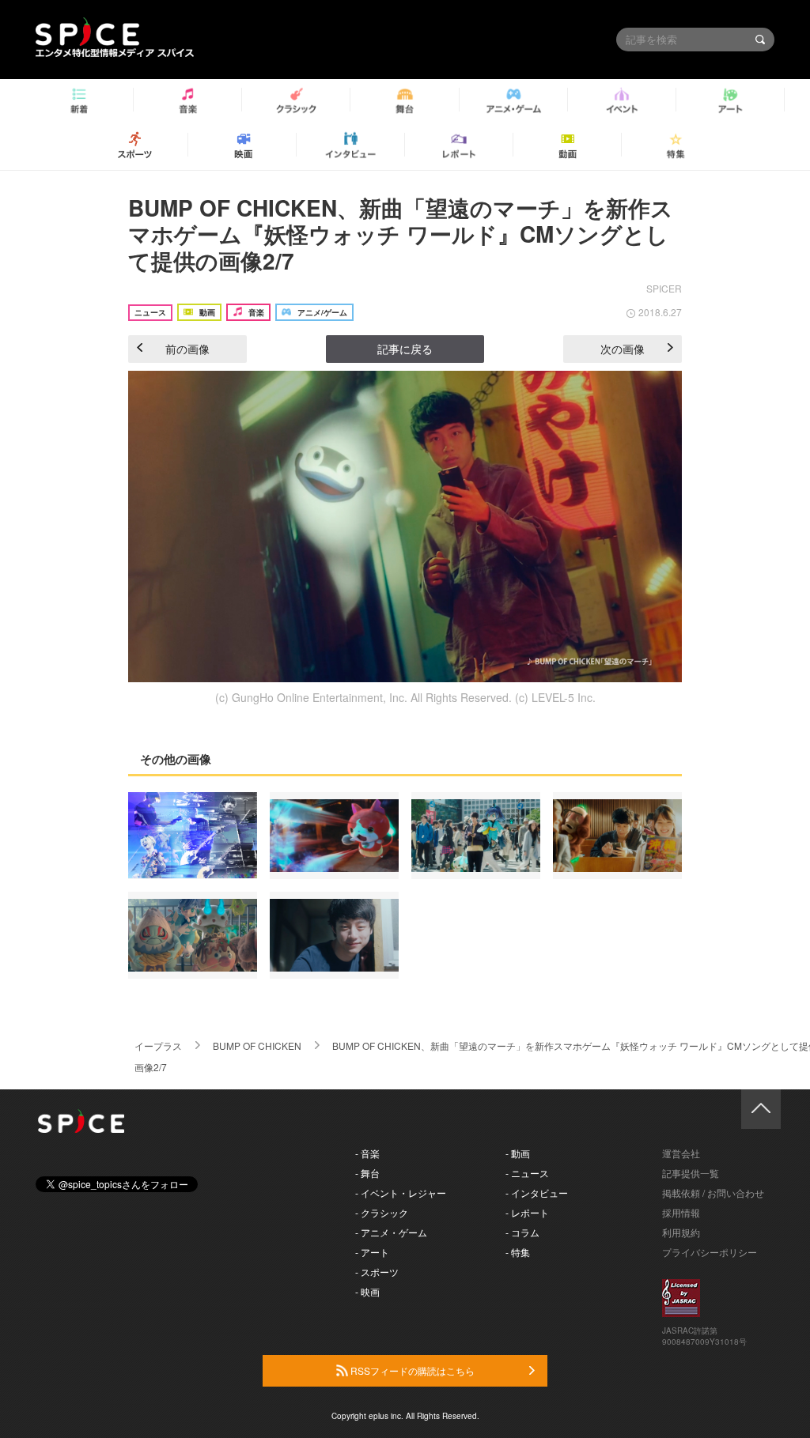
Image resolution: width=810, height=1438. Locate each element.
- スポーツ (377, 1271)
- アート (372, 1252)
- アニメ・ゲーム (391, 1232)
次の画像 (622, 349)
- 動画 (517, 1153)
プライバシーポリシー (709, 1252)
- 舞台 (367, 1172)
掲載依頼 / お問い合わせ (713, 1192)
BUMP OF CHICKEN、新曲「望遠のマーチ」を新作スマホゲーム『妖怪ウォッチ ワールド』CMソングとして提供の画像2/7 (400, 234)
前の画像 (187, 349)
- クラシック (381, 1212)
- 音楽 (367, 1153)
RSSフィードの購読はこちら (411, 1370)
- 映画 (367, 1291)
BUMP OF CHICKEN (257, 1045)
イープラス (158, 1045)
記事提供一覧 (690, 1172)
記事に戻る (405, 349)
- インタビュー (536, 1192)
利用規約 (681, 1232)
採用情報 (681, 1212)
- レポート (527, 1212)
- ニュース (527, 1172)
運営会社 (681, 1153)
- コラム (522, 1232)
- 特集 (517, 1252)
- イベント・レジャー (400, 1192)
